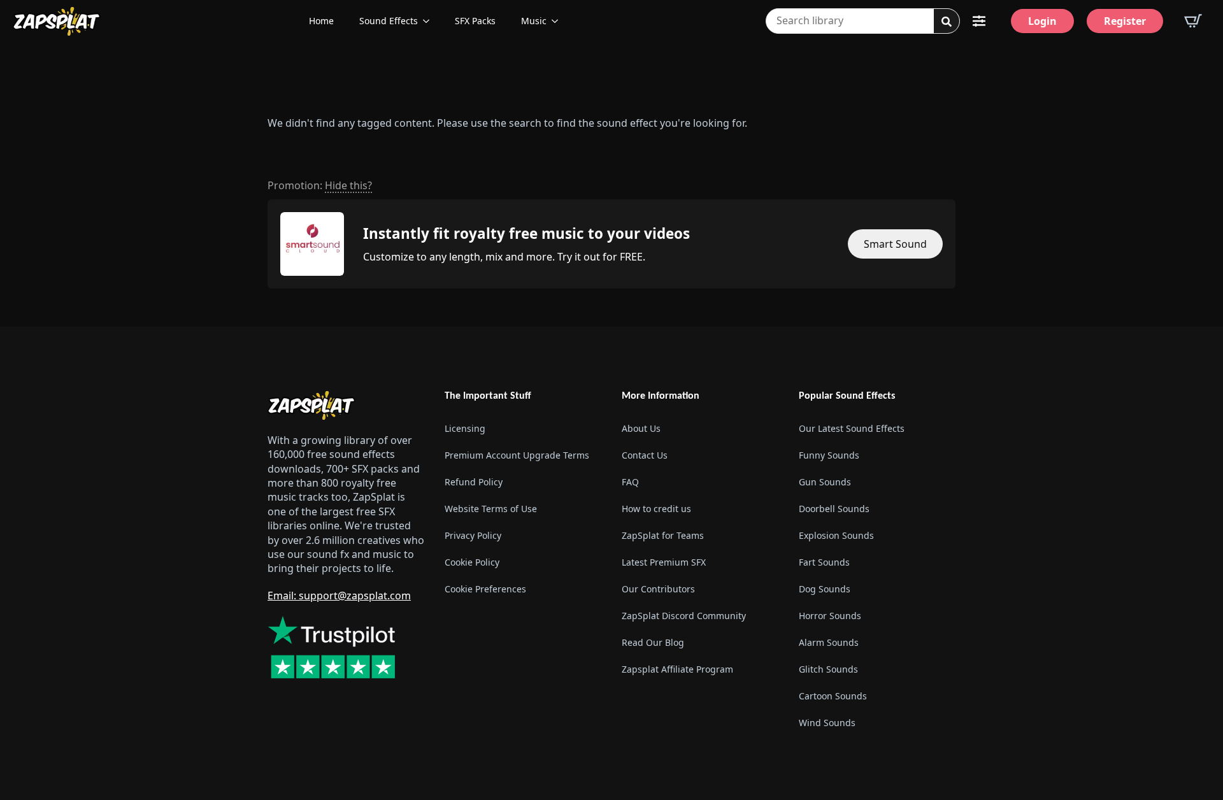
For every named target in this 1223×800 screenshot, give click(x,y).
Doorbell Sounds (834, 509)
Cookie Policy (472, 562)
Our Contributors (658, 589)
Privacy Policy (473, 535)
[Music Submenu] (559, 21)
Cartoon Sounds (833, 696)
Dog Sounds (824, 589)
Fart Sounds (824, 562)
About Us (641, 428)
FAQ (630, 482)
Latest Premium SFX (664, 562)
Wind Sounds (827, 723)
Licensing (465, 428)
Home (321, 21)
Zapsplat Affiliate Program (677, 669)
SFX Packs (475, 21)
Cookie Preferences (485, 589)
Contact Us (645, 455)
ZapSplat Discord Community (684, 616)
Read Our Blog (653, 642)
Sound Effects (388, 21)
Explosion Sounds (836, 535)
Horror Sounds (830, 616)
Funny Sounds (829, 455)
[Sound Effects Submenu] (430, 21)
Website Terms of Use (491, 509)
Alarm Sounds (829, 642)
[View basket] (1193, 21)
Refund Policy (474, 482)
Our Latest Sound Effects (852, 428)
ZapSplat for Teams (663, 535)
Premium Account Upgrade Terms (517, 455)
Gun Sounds (825, 482)
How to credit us (656, 509)
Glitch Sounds (828, 669)
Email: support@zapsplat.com (339, 596)
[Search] (946, 21)
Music (534, 21)
